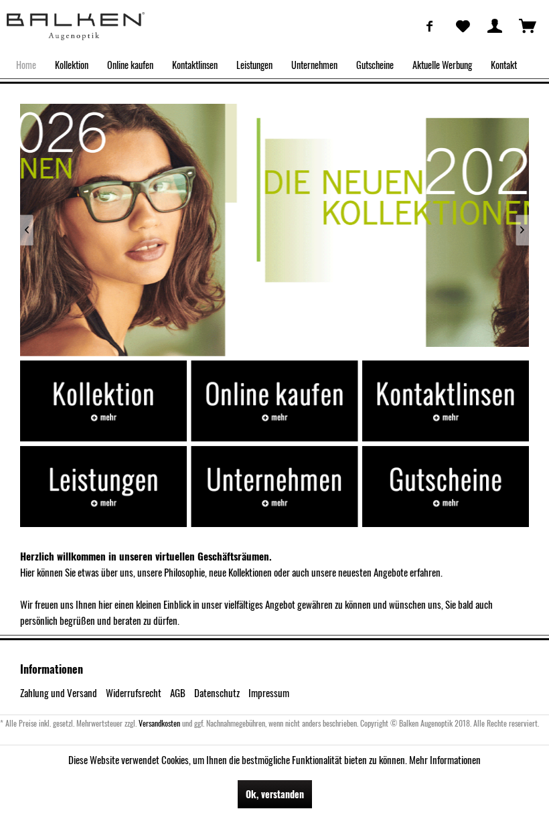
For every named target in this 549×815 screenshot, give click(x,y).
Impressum (268, 692)
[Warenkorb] (527, 25)
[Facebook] (429, 25)
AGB (177, 692)
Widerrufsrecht (133, 692)
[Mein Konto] (495, 25)
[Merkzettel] (462, 25)
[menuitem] (429, 25)
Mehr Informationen (445, 759)
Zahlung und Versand (58, 692)
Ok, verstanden (275, 794)
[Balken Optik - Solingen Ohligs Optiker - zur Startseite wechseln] (76, 26)
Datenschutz (217, 692)
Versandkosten (159, 723)
